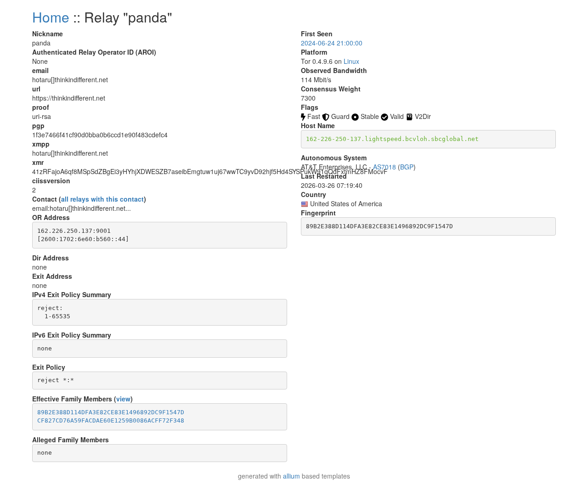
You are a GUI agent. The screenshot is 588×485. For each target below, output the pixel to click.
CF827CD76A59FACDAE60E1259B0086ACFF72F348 (110, 420)
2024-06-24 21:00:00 (331, 42)
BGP (406, 166)
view (123, 398)
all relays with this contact (102, 198)
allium (291, 475)
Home (50, 17)
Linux (351, 61)
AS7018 (384, 166)
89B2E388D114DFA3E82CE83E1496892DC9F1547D (110, 412)
